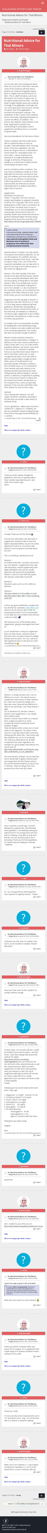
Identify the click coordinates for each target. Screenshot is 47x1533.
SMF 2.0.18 (5, 1525)
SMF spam (15, 1512)
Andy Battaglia (24, 71)
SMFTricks (12, 1527)
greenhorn (25, 1037)
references (24, 521)
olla (24, 878)
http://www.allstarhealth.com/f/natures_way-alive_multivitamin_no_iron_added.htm (21, 750)
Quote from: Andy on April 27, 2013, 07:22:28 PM (20, 1283)
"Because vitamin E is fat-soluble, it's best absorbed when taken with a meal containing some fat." (21, 595)
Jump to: (11, 1503)
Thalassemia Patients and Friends (22, 9)
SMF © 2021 (14, 1525)
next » (42, 29)
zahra (24, 462)
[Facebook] (5, 1522)
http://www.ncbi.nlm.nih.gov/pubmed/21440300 (22, 221)
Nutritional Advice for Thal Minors (21, 77)
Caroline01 (25, 928)
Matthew (24, 812)
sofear (24, 1270)
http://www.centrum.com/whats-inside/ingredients (17, 1060)
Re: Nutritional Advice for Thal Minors (22, 468)
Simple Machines (25, 1525)
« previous (36, 29)
